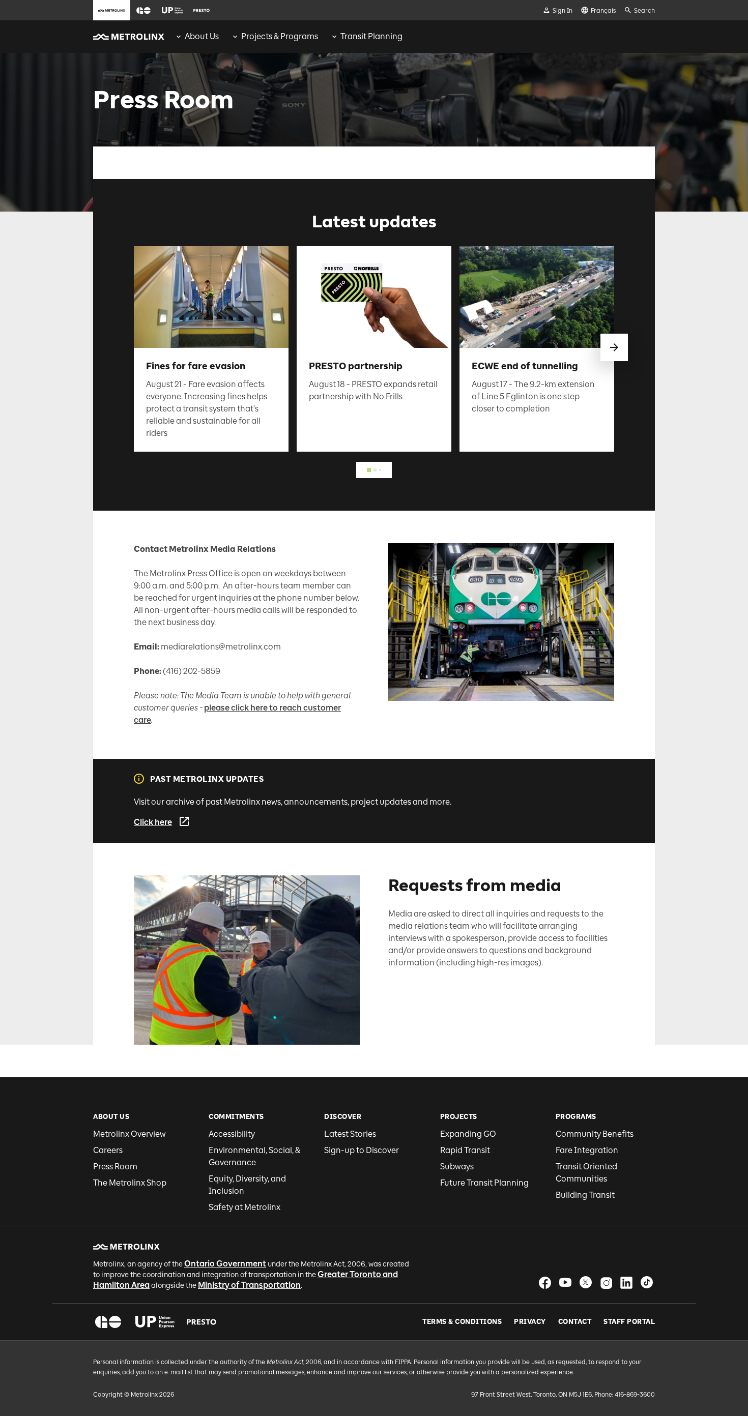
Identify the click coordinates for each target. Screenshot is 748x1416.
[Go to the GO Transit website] (143, 10)
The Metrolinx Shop (129, 1183)
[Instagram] (606, 1282)
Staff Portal (629, 1322)
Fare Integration (587, 1150)
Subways (457, 1166)
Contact (575, 1322)
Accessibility (232, 1134)
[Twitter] (586, 1282)
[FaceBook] (545, 1282)
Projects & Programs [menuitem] (279, 36)
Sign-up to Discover (361, 1150)
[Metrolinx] (126, 1246)
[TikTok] (647, 1282)
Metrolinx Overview (129, 1134)
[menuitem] (197, 36)
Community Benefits (595, 1134)
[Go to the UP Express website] (172, 10)
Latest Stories (350, 1134)
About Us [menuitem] (202, 36)
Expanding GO (468, 1134)
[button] (143, 10)
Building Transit (585, 1195)
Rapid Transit (465, 1150)
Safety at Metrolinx (244, 1207)
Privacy (530, 1322)
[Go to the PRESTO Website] (201, 10)
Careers (108, 1150)
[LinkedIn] (626, 1282)
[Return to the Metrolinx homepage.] (128, 36)
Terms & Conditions (462, 1322)
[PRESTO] (202, 1322)
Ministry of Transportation (249, 1285)
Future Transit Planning (484, 1183)
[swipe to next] (614, 347)
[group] (197, 36)
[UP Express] (155, 1322)
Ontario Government (225, 1263)
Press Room (115, 1166)
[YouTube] (565, 1282)
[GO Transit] (108, 1322)
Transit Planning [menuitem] (371, 36)
